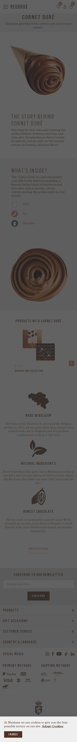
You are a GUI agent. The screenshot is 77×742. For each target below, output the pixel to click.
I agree (13, 734)
